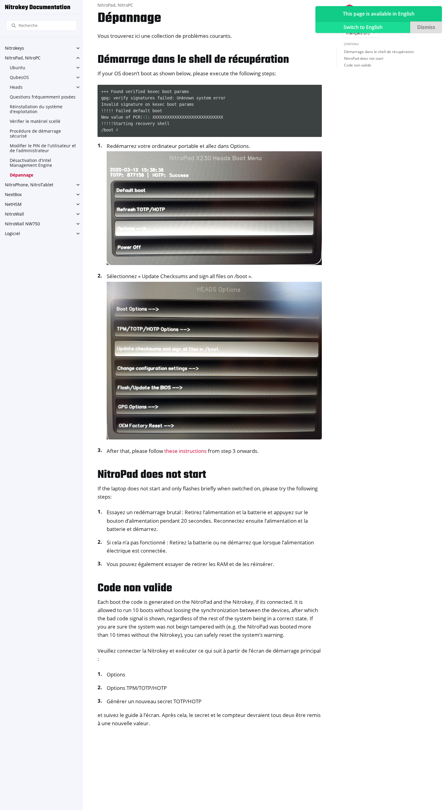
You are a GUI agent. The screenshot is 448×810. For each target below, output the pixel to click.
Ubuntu (17, 67)
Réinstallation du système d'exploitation (36, 109)
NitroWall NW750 (22, 224)
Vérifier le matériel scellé (35, 121)
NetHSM (13, 204)
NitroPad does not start (363, 58)
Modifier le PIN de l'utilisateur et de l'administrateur (43, 148)
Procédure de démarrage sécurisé (35, 133)
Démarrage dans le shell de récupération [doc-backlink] (193, 60)
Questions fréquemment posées (43, 97)
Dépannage (21, 175)
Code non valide (357, 65)
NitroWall (14, 214)
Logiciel (12, 233)
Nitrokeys (14, 48)
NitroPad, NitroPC (23, 58)
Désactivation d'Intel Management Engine (31, 162)
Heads (16, 87)
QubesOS (19, 77)
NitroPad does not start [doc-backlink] (152, 475)
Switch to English (362, 27)
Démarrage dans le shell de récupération (379, 51)
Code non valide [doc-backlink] (135, 588)
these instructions (185, 450)
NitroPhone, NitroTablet (29, 185)
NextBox (13, 194)
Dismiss (426, 27)
